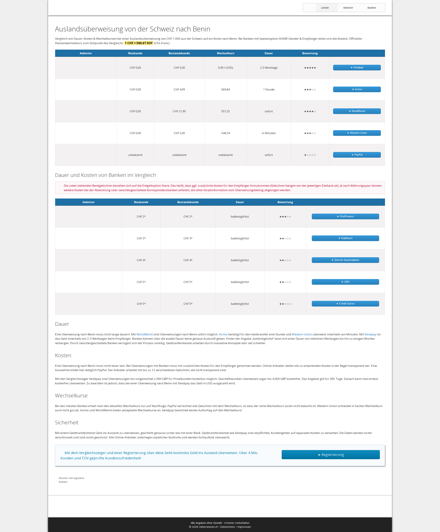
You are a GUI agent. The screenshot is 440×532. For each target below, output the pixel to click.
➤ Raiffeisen (345, 238)
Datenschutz (227, 526)
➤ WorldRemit (357, 111)
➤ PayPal (356, 154)
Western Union (302, 334)
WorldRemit (144, 334)
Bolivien (63, 481)
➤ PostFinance (345, 216)
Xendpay (371, 334)
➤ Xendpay (357, 67)
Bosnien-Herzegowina (71, 478)
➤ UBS (345, 281)
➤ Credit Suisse (345, 303)
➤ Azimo (357, 89)
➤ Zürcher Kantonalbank (345, 259)
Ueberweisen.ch (208, 526)
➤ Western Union (357, 132)
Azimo (223, 334)
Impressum (244, 526)
